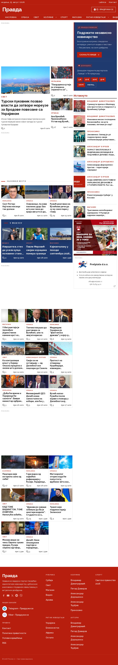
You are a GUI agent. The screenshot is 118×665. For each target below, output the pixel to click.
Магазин (77, 17)
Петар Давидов (79, 588)
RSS (4, 643)
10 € (87, 80)
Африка (50, 633)
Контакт (113, 2)
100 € (81, 85)
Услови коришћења (12, 638)
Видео (49, 595)
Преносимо (76, 610)
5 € (80, 80)
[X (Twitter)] (12, 595)
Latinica (102, 2)
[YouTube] (8, 595)
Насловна (11, 17)
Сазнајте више (87, 55)
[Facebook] (3, 595)
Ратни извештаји (96, 17)
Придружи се (106, 10)
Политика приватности (14, 633)
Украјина (50, 623)
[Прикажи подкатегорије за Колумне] (56, 17)
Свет (36, 17)
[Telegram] (16, 595)
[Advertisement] (37, 45)
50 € (102, 80)
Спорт (64, 17)
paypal (91, 85)
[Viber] (21, 595)
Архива (49, 600)
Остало (50, 637)
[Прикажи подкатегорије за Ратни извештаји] (108, 17)
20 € (95, 80)
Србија (25, 17)
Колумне (48, 17)
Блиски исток (52, 628)
